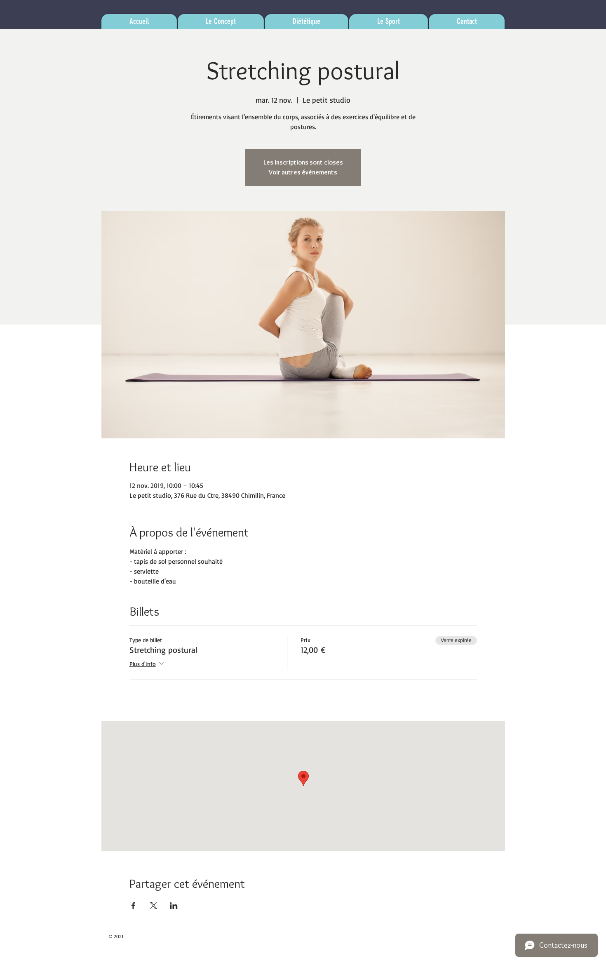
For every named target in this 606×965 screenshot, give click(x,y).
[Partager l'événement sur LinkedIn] (174, 905)
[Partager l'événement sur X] (153, 905)
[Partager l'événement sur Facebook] (133, 905)
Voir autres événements (303, 172)
